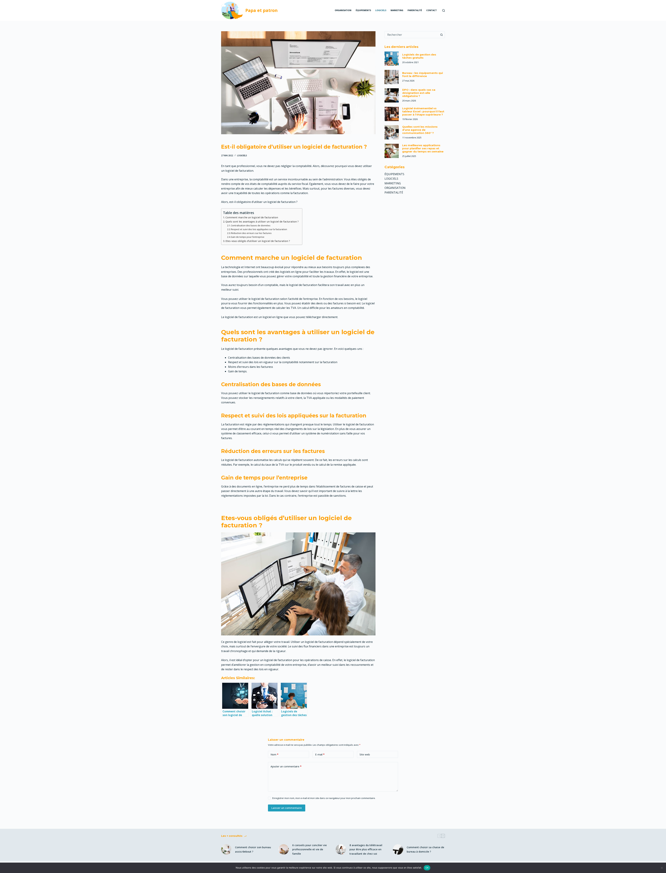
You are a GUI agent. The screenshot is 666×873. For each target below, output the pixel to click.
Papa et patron (261, 10)
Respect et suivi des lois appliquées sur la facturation (259, 229)
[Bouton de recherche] (441, 34)
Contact (431, 10)
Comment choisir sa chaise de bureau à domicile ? (425, 849)
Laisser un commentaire (286, 808)
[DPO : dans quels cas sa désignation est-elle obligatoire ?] (392, 95)
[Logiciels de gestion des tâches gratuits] (392, 59)
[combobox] (411, 34)
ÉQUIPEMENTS (363, 10)
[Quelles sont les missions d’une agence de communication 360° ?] (392, 132)
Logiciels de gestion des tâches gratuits (419, 56)
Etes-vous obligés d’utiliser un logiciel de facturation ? (257, 241)
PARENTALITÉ (415, 10)
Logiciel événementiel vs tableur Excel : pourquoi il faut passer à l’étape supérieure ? (423, 111)
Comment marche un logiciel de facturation (251, 217)
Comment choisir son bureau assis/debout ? (253, 849)
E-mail (320, 754)
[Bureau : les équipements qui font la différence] (392, 77)
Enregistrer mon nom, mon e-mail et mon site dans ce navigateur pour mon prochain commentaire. (323, 798)
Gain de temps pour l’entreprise (247, 236)
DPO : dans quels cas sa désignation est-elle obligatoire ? (418, 93)
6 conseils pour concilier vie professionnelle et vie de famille (309, 849)
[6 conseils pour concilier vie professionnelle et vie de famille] (283, 849)
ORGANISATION (343, 10)
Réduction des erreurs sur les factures (251, 233)
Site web (365, 754)
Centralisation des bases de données (250, 225)
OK (427, 867)
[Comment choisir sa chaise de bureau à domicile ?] (398, 849)
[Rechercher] (443, 10)
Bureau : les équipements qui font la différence (422, 74)
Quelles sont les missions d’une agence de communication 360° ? (420, 130)
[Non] (661, 868)
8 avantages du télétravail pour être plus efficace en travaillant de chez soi (365, 849)
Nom (274, 754)
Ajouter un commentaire (286, 766)
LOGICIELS (380, 10)
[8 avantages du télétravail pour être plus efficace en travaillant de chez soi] (341, 849)
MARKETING (397, 10)
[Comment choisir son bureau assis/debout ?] (226, 849)
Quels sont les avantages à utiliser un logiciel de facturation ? (262, 221)
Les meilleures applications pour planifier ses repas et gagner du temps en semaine (422, 148)
